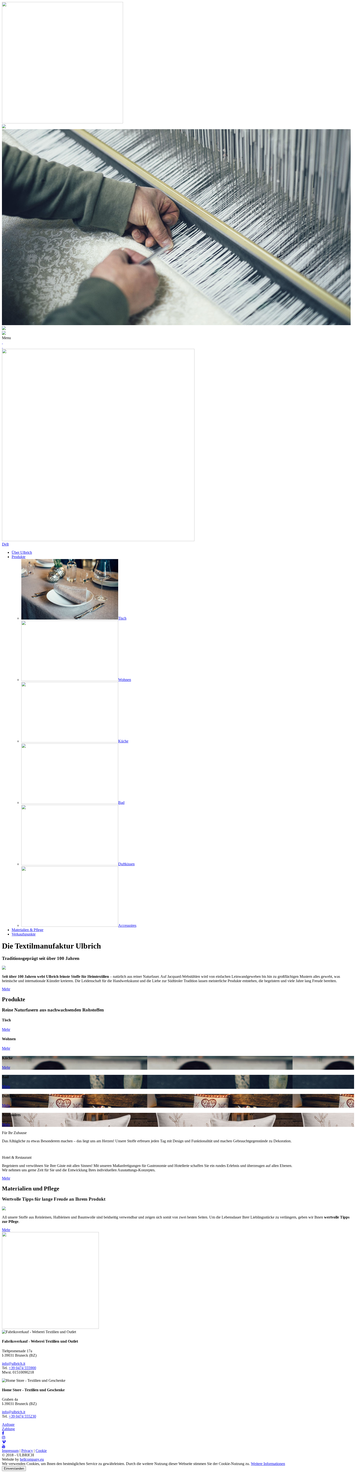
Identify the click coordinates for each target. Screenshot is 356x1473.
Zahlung (8, 1429)
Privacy (27, 1451)
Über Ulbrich (22, 552)
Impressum (10, 1451)
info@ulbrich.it (13, 1363)
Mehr (6, 989)
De (4, 544)
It (8, 544)
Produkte (18, 557)
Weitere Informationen (268, 1464)
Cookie (41, 1451)
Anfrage (8, 1424)
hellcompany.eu (32, 1459)
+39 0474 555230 (22, 1416)
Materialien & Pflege (27, 930)
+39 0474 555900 (22, 1368)
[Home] (98, 540)
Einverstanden (14, 1468)
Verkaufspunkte (24, 934)
